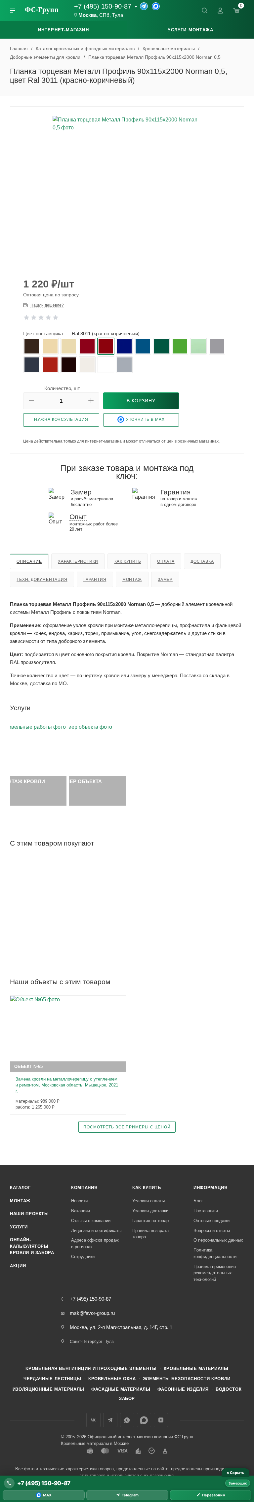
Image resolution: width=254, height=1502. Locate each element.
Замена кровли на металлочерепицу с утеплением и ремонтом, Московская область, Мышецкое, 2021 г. (67, 1085)
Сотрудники (83, 1256)
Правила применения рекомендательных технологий (214, 1273)
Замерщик (238, 1483)
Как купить (127, 561)
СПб (104, 15)
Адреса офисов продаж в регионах (95, 1243)
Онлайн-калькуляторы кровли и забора (32, 1246)
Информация (210, 1187)
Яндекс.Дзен (161, 1420)
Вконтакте (93, 1420)
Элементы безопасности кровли (187, 1378)
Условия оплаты (148, 1200)
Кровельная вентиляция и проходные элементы (90, 1368)
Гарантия (94, 579)
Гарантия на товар (150, 1220)
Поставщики (205, 1210)
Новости (79, 1200)
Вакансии (80, 1210)
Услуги (19, 1226)
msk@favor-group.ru (92, 1313)
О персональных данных (218, 1240)
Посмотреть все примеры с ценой (126, 1127)
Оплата (166, 561)
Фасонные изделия (183, 1389)
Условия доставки (150, 1210)
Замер (165, 579)
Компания (84, 1187)
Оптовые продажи (211, 1220)
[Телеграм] (144, 6)
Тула (117, 15)
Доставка (202, 561)
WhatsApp (127, 1420)
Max (144, 1420)
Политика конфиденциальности (214, 1253)
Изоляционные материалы (48, 1389)
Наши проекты (29, 1213)
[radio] (32, 346)
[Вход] (220, 10)
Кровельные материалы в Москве (95, 1443)
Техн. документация (42, 579)
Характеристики (78, 561)
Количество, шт (62, 388)
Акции (18, 1265)
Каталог (20, 1187)
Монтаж (132, 579)
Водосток (228, 1389)
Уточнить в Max (145, 419)
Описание (29, 561)
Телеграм (110, 1420)
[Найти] (204, 10)
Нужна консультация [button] (61, 419)
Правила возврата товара (150, 1234)
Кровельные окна (112, 1378)
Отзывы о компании (90, 1220)
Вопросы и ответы (211, 1230)
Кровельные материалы (196, 1368)
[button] (31, 401)
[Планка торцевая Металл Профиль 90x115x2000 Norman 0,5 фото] (127, 190)
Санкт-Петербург (86, 1341)
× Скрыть (235, 1472)
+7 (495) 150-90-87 (102, 6)
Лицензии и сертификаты (96, 1230)
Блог (198, 1200)
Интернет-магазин (63, 29)
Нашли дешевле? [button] (47, 305)
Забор (127, 1398)
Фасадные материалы (120, 1389)
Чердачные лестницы (52, 1378)
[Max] (156, 6)
